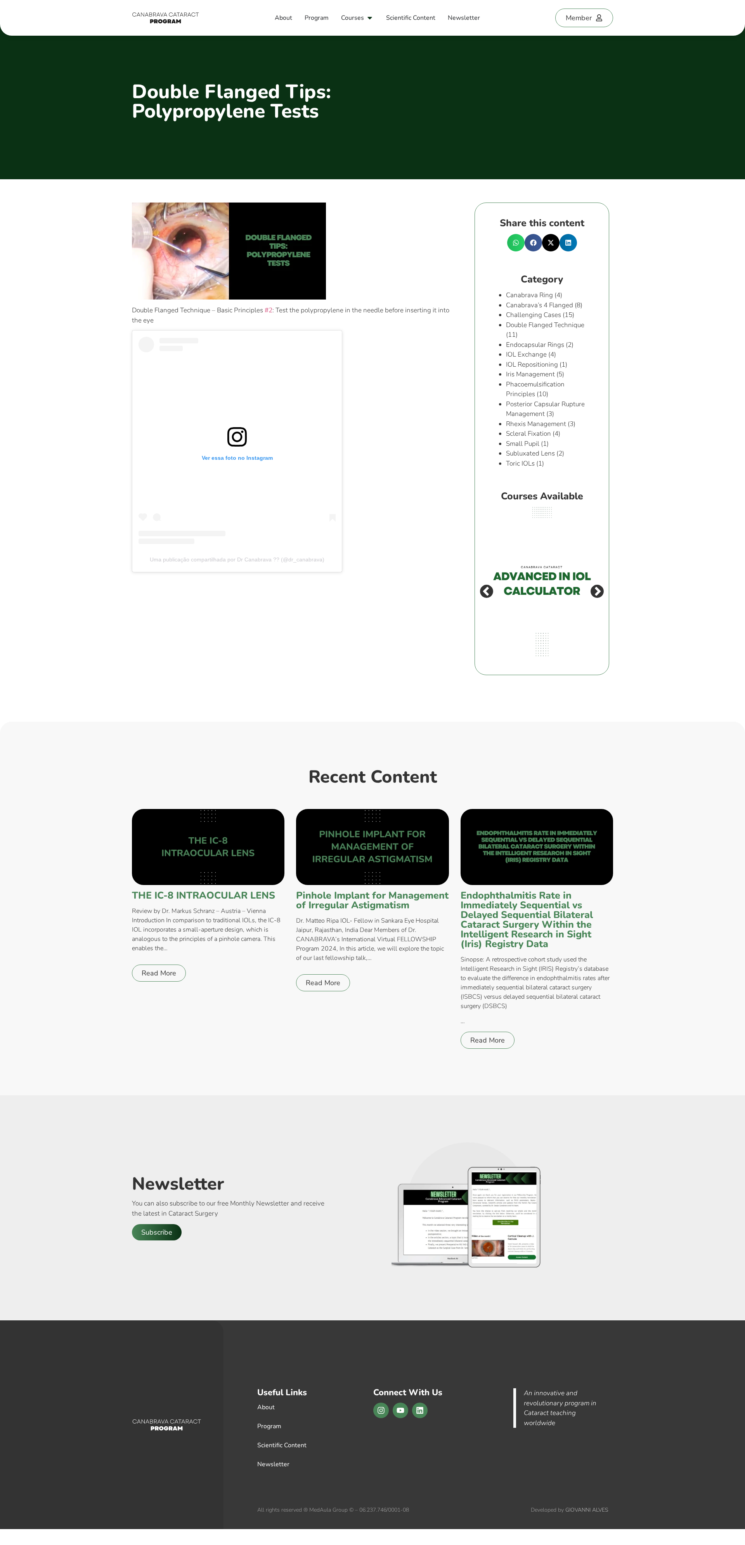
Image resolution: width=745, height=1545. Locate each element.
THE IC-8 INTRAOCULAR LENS (203, 895)
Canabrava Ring (529, 295)
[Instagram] (381, 1410)
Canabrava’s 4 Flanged (539, 305)
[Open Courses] (370, 18)
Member (579, 18)
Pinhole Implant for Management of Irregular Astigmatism (372, 900)
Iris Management (530, 374)
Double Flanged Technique (545, 324)
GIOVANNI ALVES (586, 1510)
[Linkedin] (420, 1410)
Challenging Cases (533, 314)
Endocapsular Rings (535, 344)
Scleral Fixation (528, 433)
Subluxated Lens (530, 453)
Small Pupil (522, 443)
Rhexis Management (536, 423)
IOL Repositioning (532, 364)
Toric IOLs (520, 463)
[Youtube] (400, 1410)
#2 (268, 310)
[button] (516, 242)
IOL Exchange (526, 354)
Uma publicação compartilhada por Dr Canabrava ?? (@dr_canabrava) (237, 559)
